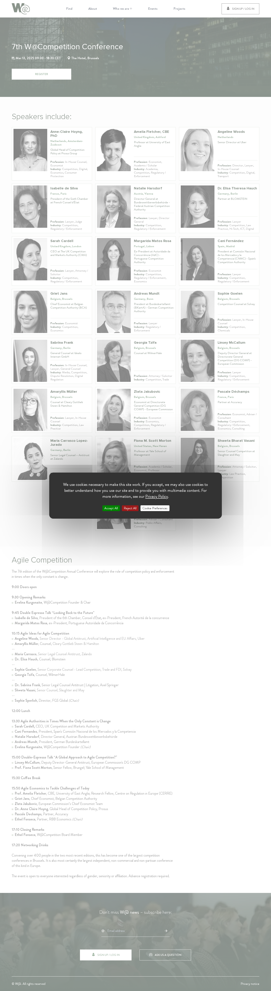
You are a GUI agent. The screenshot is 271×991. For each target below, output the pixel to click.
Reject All (130, 508)
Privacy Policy (156, 496)
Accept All (111, 508)
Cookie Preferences (154, 508)
